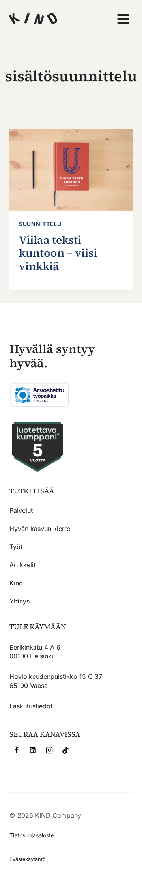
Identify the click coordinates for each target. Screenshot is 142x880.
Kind (16, 583)
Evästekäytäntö (27, 859)
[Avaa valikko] (123, 18)
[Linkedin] (33, 750)
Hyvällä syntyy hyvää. (52, 356)
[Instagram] (49, 750)
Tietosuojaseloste (31, 835)
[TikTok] (65, 750)
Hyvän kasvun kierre (39, 528)
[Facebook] (16, 750)
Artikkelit (22, 565)
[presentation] (71, 170)
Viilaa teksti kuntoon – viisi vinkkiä (58, 253)
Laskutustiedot (30, 706)
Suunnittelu (40, 223)
